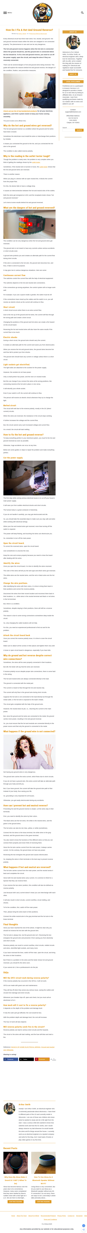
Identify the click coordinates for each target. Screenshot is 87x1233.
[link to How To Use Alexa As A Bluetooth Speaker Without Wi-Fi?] (43, 1163)
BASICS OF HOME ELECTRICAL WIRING (25, 1047)
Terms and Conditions (50, 1219)
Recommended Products (48, 1215)
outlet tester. (36, 162)
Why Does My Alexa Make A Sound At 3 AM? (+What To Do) (15, 1180)
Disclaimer (79, 1215)
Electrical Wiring (35, 33)
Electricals (44, 33)
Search (65, 127)
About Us (73, 74)
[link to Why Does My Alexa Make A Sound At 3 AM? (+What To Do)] (15, 1163)
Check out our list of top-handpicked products (20, 111)
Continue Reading (15, 1202)
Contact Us (71, 1215)
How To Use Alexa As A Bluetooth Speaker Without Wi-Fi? (43, 1180)
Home (13, 1215)
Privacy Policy (61, 1215)
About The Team (22, 1215)
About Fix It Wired (33, 1215)
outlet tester (43, 167)
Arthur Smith (22, 33)
